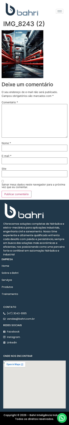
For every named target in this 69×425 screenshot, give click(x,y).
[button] (3, 350)
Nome (6, 143)
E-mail (6, 156)
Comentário (10, 102)
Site (4, 168)
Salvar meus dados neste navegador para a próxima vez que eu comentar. (33, 185)
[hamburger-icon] (59, 11)
